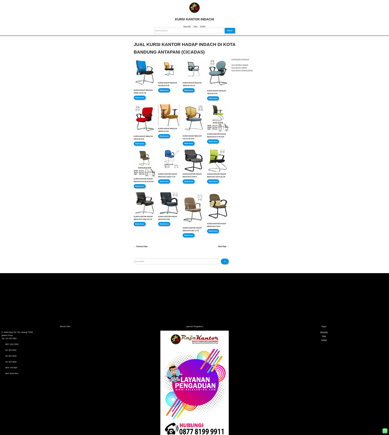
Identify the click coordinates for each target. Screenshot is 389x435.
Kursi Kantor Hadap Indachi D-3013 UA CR (216, 175)
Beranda (187, 26)
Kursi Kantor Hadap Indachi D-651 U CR (192, 229)
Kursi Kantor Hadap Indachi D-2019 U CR (167, 175)
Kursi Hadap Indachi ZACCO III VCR (192, 137)
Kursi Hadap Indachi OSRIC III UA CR (143, 91)
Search (230, 30)
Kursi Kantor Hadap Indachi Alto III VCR (216, 135)
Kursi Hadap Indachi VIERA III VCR (167, 130)
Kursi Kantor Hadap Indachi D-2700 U (192, 175)
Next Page (223, 246)
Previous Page (140, 246)
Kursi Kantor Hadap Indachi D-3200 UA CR (143, 218)
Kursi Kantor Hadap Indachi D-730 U (216, 225)
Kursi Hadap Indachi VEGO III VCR (143, 137)
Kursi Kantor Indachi (194, 19)
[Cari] (225, 261)
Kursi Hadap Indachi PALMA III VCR (167, 84)
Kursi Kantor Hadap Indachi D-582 (167, 218)
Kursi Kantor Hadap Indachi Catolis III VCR (144, 180)
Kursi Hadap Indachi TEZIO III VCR (216, 92)
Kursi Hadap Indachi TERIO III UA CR (192, 84)
